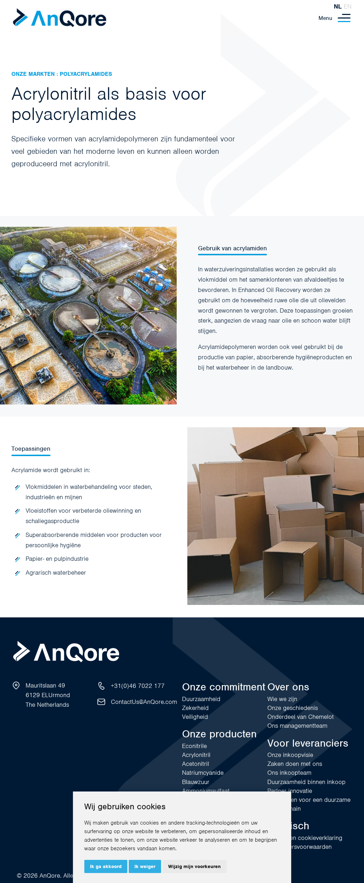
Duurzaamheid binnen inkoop (306, 782)
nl (338, 6)
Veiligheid (195, 717)
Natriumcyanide (203, 773)
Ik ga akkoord (106, 866)
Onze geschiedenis (292, 708)
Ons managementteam (297, 726)
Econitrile (194, 746)
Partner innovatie (289, 791)
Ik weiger (144, 866)
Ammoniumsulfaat (206, 791)
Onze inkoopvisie (290, 755)
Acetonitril (195, 764)
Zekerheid (195, 708)
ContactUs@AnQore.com (144, 702)
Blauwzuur (195, 782)
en (348, 6)
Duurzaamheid (201, 699)
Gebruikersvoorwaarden (299, 847)
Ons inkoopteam (289, 773)
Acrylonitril (196, 755)
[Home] (59, 18)
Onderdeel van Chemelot (300, 717)
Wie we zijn (282, 699)
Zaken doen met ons (294, 764)
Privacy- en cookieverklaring (304, 838)
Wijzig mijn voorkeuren (194, 866)
